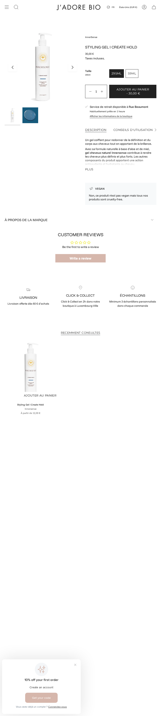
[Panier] (154, 7)
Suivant (72, 67)
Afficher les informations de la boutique (111, 116)
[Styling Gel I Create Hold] (30, 371)
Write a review (80, 258)
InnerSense (91, 37)
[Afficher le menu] (7, 7)
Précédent (12, 67)
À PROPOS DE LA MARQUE (26, 220)
